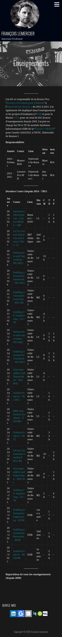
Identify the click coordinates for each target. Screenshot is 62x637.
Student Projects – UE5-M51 (19, 396)
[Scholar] (20, 613)
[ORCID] (40, 613)
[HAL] (45, 613)
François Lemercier (18, 33)
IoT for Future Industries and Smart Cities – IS (19, 238)
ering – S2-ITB (19, 319)
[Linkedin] (13, 613)
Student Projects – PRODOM (19, 554)
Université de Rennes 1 (19, 106)
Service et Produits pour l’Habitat (25, 103)
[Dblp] (34, 613)
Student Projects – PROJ (19, 436)
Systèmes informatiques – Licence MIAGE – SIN (19, 218)
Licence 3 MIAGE (44, 128)
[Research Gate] (28, 613)
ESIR (39, 114)
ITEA (16, 117)
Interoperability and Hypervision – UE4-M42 (19, 376)
